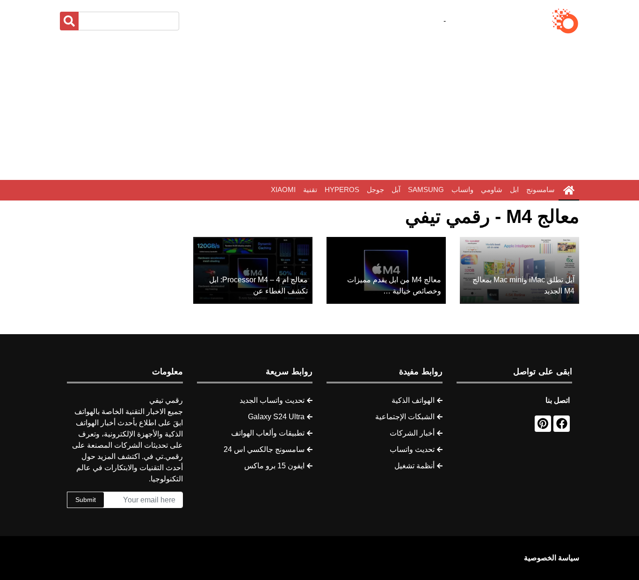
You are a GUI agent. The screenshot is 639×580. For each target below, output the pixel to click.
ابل (514, 189)
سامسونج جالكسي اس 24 (264, 449)
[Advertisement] (319, 107)
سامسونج (540, 189)
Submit (85, 499)
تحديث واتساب (412, 449)
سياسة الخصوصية (551, 558)
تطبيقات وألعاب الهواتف (268, 433)
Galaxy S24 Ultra (276, 417)
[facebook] (561, 423)
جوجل (375, 189)
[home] (569, 190)
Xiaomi (283, 189)
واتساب (462, 189)
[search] (69, 21)
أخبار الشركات (412, 433)
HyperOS (342, 189)
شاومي (491, 189)
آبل (396, 189)
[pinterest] (543, 423)
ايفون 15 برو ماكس (274, 466)
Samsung (426, 189)
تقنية (310, 189)
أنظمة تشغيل (414, 466)
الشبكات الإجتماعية (405, 417)
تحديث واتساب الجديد (272, 400)
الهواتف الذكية (413, 400)
